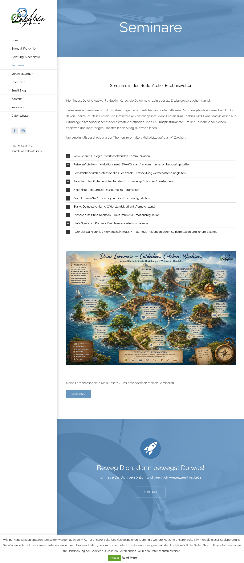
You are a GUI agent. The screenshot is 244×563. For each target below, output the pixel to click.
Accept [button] (115, 557)
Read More (129, 557)
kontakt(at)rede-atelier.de (27, 151)
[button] (151, 156)
